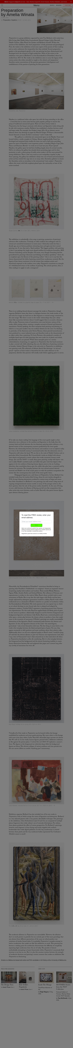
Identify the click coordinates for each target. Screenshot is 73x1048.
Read (36, 525)
